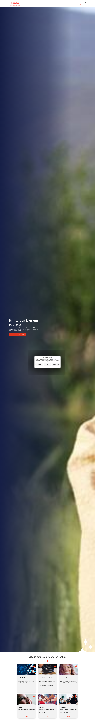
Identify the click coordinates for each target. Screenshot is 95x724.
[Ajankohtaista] (26, 669)
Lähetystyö (63, 4)
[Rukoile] (26, 699)
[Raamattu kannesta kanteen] (47, 669)
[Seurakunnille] (68, 699)
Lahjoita (82, 4)
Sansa (76, 4)
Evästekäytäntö (42, 366)
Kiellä (47, 364)
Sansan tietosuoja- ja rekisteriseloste (49, 366)
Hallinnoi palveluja (56, 364)
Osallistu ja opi (70, 4)
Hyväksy (39, 364)
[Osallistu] (47, 699)
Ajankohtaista (55, 4)
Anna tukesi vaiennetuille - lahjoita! (17, 334)
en (83, 2)
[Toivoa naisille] (68, 669)
